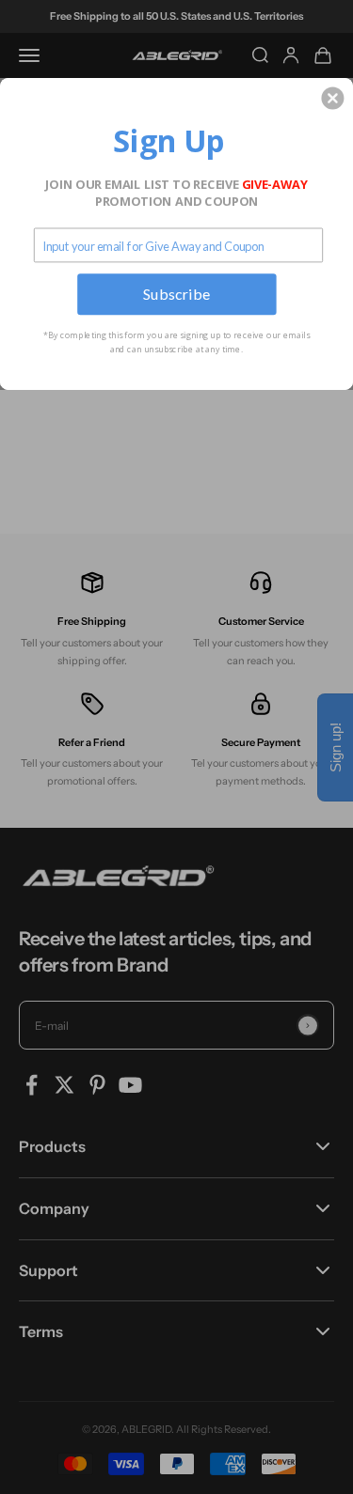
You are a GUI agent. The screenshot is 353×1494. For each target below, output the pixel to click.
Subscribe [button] (177, 294)
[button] (332, 97)
